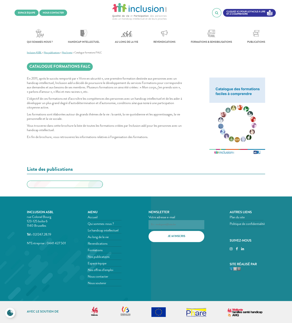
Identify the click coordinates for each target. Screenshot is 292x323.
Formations (95, 250)
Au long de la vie (126, 42)
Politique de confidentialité (247, 224)
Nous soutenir (97, 283)
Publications (256, 42)
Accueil (93, 217)
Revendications (164, 42)
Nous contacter (98, 277)
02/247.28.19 (42, 235)
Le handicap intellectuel (103, 230)
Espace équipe (97, 263)
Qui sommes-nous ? (40, 42)
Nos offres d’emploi (100, 270)
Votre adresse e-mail (162, 217)
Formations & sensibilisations (211, 42)
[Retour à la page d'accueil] (139, 13)
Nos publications (99, 257)
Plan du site (237, 217)
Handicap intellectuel (84, 42)
